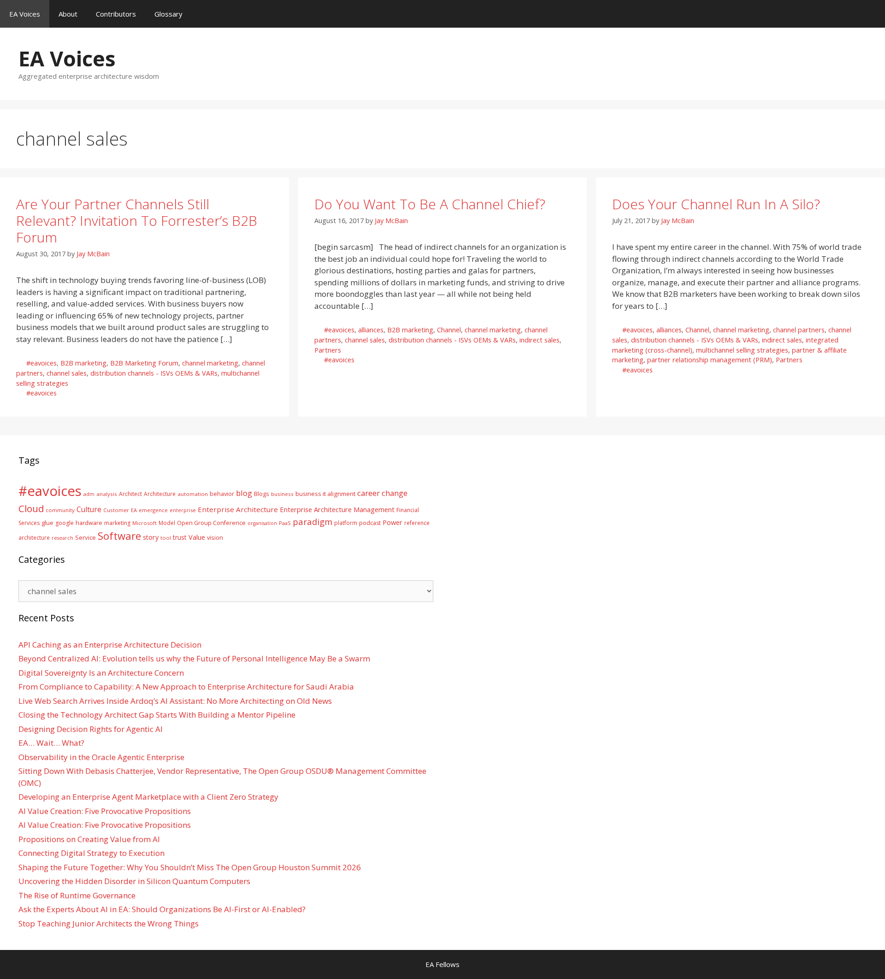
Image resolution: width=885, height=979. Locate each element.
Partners (327, 350)
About (68, 13)
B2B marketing (83, 363)
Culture (89, 509)
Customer (116, 510)
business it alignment (325, 494)
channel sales (67, 373)
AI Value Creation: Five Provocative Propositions (104, 811)
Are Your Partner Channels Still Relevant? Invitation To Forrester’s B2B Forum (136, 221)
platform (345, 522)
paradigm (312, 521)
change (394, 493)
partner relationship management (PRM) (709, 359)
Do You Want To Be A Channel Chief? (429, 204)
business (282, 493)
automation (192, 493)
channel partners (799, 329)
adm (88, 493)
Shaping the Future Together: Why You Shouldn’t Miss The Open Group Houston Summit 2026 (189, 867)
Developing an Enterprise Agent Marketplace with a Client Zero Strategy (148, 796)
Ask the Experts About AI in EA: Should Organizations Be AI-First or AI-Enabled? (162, 909)
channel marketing (210, 363)
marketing (117, 523)
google (64, 523)
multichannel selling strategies (742, 350)
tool (165, 537)
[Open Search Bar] (871, 14)
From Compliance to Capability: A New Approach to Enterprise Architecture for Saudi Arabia (186, 686)
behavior (222, 494)
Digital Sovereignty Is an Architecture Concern (101, 672)
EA (134, 510)
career (368, 493)
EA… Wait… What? (51, 742)
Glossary (168, 13)
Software (119, 536)
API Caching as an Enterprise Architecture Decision (109, 644)
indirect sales (539, 340)
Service (85, 537)
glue (47, 523)
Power (392, 522)
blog (244, 493)
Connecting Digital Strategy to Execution (91, 853)
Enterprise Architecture (238, 509)
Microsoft (144, 522)
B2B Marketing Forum (144, 363)
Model (167, 522)
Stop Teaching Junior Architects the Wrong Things (108, 923)
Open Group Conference (211, 523)
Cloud (31, 508)
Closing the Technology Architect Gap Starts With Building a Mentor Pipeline (156, 714)
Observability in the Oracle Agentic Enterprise (101, 757)
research (62, 538)
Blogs (261, 494)
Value (197, 537)
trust (180, 537)
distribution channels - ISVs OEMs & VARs (154, 373)
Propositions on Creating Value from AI (89, 839)
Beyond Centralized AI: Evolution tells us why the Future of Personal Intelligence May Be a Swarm (194, 658)
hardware (89, 523)
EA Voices (24, 13)
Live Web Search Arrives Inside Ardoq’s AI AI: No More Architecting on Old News (175, 701)
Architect (130, 494)
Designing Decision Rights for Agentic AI (90, 729)
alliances (371, 329)
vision (215, 538)
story (151, 537)
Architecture (160, 493)
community (60, 510)
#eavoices (41, 363)
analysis (106, 493)
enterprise (183, 510)
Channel (449, 329)
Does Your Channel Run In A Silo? (716, 204)
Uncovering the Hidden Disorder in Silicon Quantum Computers (134, 881)
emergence (153, 510)
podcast (370, 523)
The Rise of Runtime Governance (77, 895)
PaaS (285, 522)
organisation (262, 523)
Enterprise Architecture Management (337, 509)
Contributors (116, 13)
